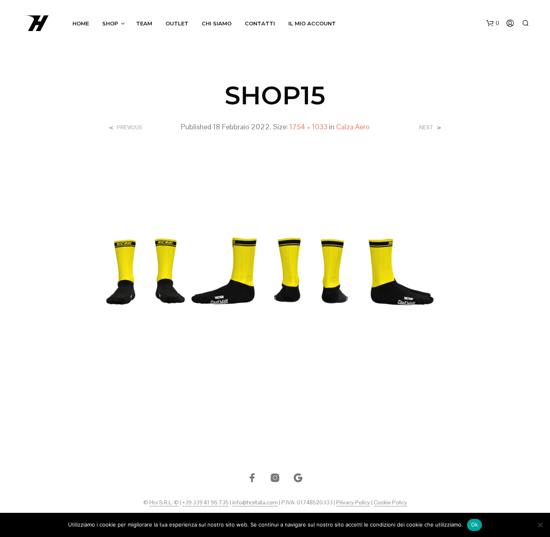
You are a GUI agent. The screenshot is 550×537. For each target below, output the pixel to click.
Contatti (260, 23)
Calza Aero (353, 126)
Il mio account (312, 23)
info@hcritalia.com (255, 503)
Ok (474, 524)
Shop (110, 23)
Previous (129, 127)
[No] (540, 525)
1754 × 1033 (308, 126)
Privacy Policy (353, 503)
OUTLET (176, 23)
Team (144, 23)
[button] (492, 23)
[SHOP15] (275, 275)
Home (80, 23)
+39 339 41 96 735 (205, 503)
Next (426, 127)
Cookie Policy (390, 503)
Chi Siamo (217, 23)
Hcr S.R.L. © (164, 503)
